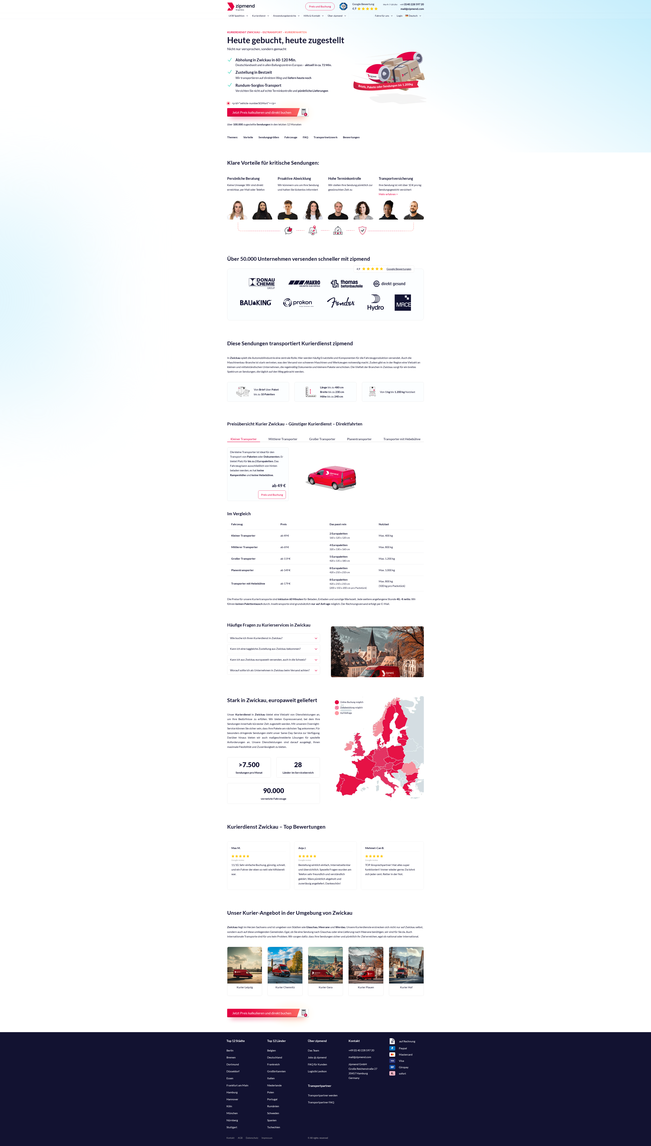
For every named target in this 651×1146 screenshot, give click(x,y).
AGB (240, 1138)
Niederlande (274, 1085)
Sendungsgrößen (269, 137)
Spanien (272, 1120)
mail (360, 1057)
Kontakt (230, 1138)
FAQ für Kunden (317, 1064)
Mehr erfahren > (388, 194)
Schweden (273, 1113)
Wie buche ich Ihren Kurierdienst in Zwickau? (256, 638)
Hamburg (232, 1092)
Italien (271, 1078)
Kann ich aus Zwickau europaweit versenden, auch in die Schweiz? (268, 659)
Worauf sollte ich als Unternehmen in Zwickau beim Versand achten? (270, 670)
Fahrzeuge (290, 137)
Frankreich (273, 1064)
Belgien (271, 1050)
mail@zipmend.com (412, 8)
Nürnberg (232, 1120)
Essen (229, 1078)
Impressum (267, 1138)
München (232, 1113)
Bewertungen (351, 137)
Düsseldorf (232, 1071)
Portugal (272, 1099)
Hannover (232, 1099)
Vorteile (248, 137)
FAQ (305, 137)
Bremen (231, 1057)
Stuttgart (231, 1127)
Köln (229, 1106)
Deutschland (274, 1057)
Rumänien (273, 1106)
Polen (270, 1092)
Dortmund (232, 1064)
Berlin (229, 1050)
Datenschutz (252, 1138)
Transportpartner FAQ (321, 1102)
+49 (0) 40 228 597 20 (361, 1050)
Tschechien (273, 1127)
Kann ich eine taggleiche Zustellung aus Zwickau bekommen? (265, 648)
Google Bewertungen (399, 268)
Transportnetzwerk (326, 137)
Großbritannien (276, 1071)
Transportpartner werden (323, 1095)
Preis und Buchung (320, 6)
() (412, 4)
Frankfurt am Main (237, 1085)
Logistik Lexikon (317, 1071)
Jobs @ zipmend (317, 1057)
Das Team (313, 1050)
